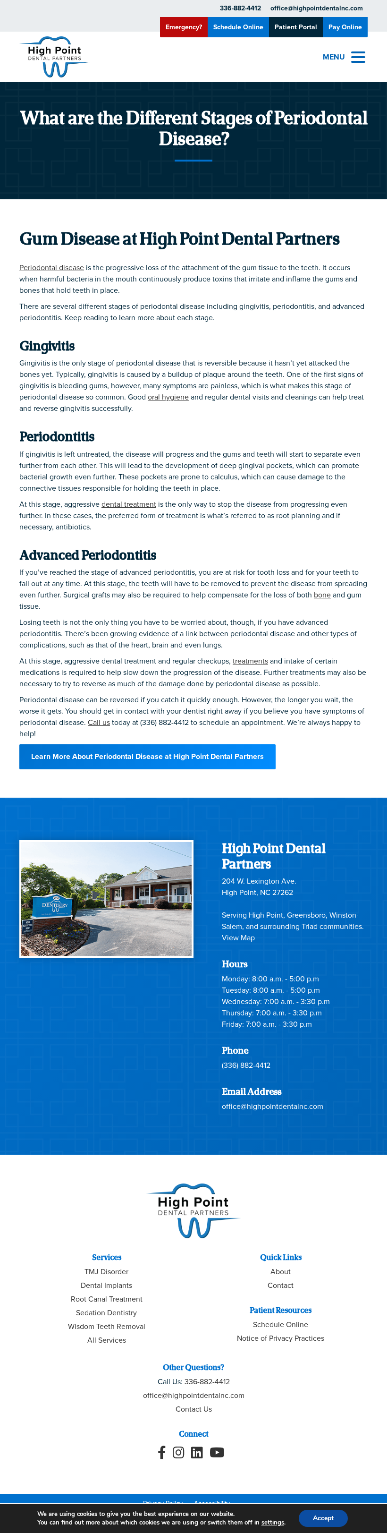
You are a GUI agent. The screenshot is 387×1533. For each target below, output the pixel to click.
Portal (296, 27)
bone (322, 594)
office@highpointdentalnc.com (316, 8)
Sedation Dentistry (106, 1312)
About (280, 1271)
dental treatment (128, 504)
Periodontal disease (51, 267)
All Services (106, 1340)
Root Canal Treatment (107, 1299)
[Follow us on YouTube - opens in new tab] (217, 1453)
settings (272, 1522)
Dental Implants (106, 1285)
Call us (99, 722)
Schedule (238, 27)
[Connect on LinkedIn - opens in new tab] (197, 1453)
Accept (323, 1518)
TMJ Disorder (106, 1271)
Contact (281, 1285)
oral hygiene (168, 397)
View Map (238, 937)
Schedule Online (280, 1324)
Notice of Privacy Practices (280, 1338)
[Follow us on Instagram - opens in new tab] (179, 1453)
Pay (345, 27)
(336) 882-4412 (246, 1065)
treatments (250, 661)
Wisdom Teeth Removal (106, 1326)
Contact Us (194, 1409)
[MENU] (358, 57)
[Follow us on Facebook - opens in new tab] (162, 1453)
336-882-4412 (240, 8)
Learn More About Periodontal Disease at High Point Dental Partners (147, 756)
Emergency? (184, 27)
